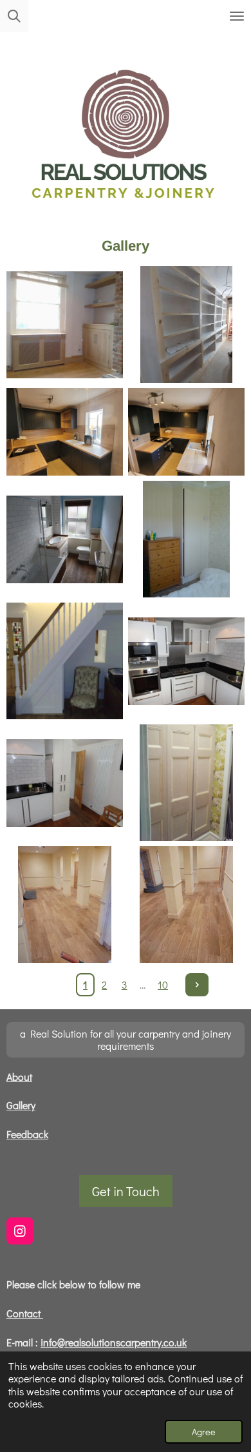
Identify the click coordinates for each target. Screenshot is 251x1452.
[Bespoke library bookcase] (186, 324)
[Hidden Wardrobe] (186, 539)
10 (163, 984)
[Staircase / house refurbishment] (65, 661)
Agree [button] (204, 1432)
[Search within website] (14, 16)
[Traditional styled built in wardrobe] (186, 783)
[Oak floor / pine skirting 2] (186, 904)
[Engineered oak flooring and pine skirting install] (65, 904)
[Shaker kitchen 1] (65, 431)
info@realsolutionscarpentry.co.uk (114, 1342)
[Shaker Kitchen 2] (186, 431)
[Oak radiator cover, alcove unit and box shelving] (65, 324)
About (19, 1076)
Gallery (20, 1105)
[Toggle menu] (237, 16)
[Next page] (197, 984)
